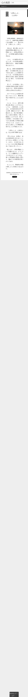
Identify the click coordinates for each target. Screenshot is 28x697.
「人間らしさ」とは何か (14, 14)
